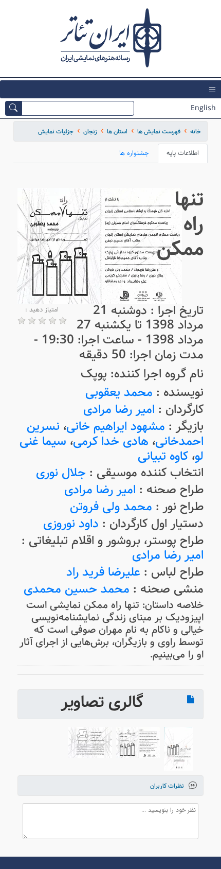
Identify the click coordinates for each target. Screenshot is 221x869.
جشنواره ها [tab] (134, 153)
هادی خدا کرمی (111, 441)
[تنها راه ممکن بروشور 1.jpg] (90, 742)
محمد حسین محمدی (77, 589)
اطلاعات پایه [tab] (183, 153)
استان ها (117, 131)
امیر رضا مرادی (119, 409)
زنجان (90, 131)
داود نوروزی (71, 523)
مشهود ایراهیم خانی (115, 426)
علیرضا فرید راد (103, 572)
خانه (195, 131)
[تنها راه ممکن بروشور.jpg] (138, 742)
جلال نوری (61, 472)
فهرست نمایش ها (158, 131)
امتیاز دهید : (42, 310)
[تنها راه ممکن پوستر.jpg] (178, 748)
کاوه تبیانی (163, 456)
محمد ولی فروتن (111, 506)
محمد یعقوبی (119, 392)
